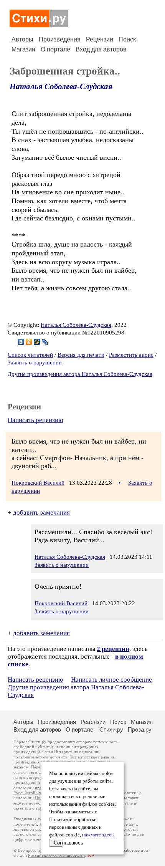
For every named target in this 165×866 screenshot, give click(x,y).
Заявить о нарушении (35, 362)
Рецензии (99, 39)
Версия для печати (81, 355)
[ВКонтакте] (21, 342)
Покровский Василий (38, 483)
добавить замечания (41, 512)
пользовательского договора (40, 757)
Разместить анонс (131, 355)
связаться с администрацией (40, 808)
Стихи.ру (111, 729)
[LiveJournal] (45, 342)
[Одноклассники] (29, 342)
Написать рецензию (35, 420)
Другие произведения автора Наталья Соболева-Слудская (80, 374)
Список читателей (30, 355)
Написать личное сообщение (111, 679)
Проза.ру (140, 729)
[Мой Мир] (37, 342)
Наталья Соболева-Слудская (61, 86)
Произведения (60, 39)
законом (20, 767)
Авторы (22, 39)
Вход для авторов (101, 49)
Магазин (23, 49)
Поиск (127, 39)
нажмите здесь (98, 835)
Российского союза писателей (56, 855)
